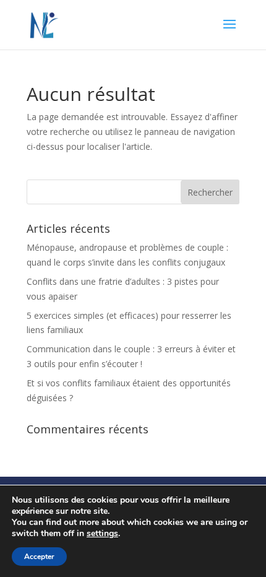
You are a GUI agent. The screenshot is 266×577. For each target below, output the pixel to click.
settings (102, 533)
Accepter (39, 557)
